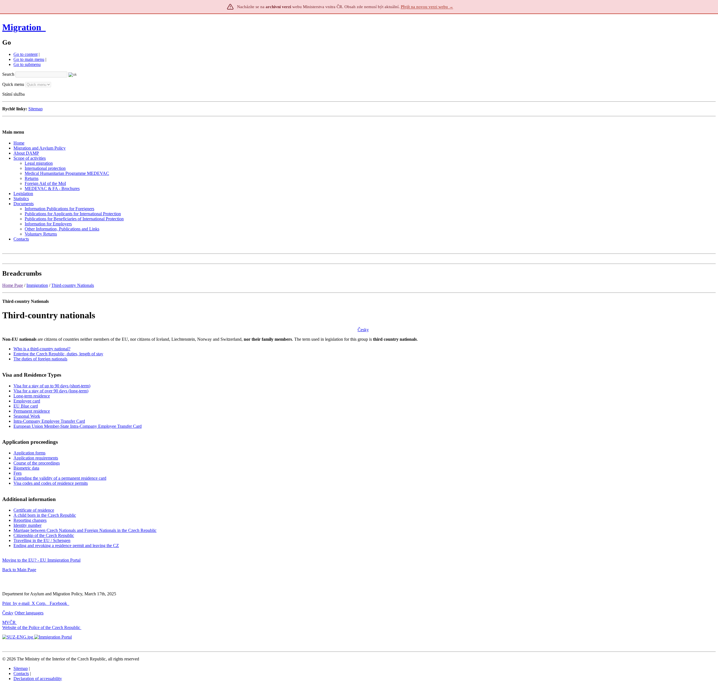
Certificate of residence (33, 510)
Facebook (59, 603)
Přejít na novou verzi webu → (427, 6)
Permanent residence (31, 411)
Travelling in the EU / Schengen (41, 540)
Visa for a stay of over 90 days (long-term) (50, 390)
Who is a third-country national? (41, 348)
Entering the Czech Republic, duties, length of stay (58, 353)
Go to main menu (28, 59)
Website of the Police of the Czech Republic (41, 627)
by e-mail (21, 603)
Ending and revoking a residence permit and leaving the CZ (66, 545)
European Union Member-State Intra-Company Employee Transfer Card (77, 426)
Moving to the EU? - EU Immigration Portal (41, 560)
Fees (17, 473)
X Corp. (39, 603)
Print (6, 603)
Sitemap (35, 108)
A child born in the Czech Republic (44, 515)
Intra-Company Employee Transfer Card (49, 421)
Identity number (27, 525)
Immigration (37, 285)
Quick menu (13, 84)
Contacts (21, 673)
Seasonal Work (26, 416)
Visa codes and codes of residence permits (50, 483)
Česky (363, 329)
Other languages (29, 612)
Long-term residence (31, 396)
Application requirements (35, 458)
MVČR (9, 622)
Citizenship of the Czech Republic (43, 535)
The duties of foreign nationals (40, 358)
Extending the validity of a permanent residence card (59, 478)
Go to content (25, 54)
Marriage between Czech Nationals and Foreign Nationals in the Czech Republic (85, 530)
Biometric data (26, 468)
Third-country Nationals (72, 285)
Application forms (29, 452)
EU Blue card (25, 406)
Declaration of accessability (37, 678)
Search (8, 74)
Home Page (12, 285)
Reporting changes (30, 520)
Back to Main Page (19, 569)
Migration (22, 27)
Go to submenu (27, 64)
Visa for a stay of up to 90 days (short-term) (51, 385)
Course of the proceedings (36, 463)
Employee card (26, 401)
